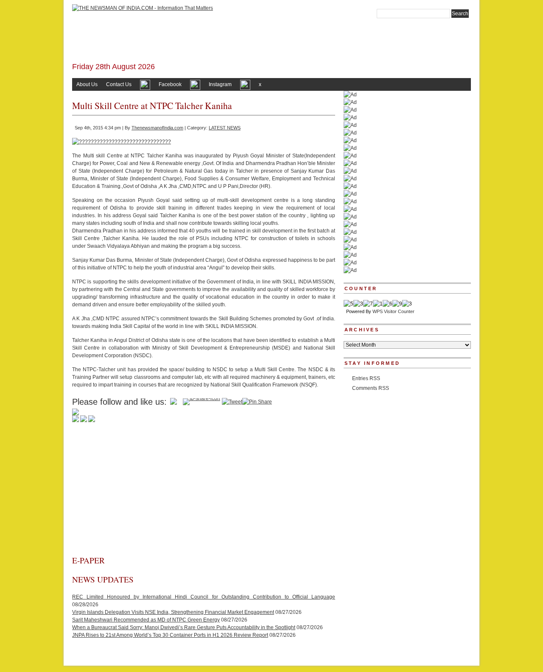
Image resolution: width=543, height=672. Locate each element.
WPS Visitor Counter (393, 311)
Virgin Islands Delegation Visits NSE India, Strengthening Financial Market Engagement (173, 612)
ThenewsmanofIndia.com (157, 127)
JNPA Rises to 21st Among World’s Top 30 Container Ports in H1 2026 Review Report (170, 635)
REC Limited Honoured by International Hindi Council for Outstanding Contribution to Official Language (203, 597)
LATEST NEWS (225, 127)
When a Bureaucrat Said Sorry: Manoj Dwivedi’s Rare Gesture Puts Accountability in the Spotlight (183, 627)
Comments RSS (370, 388)
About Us (87, 84)
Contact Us (119, 84)
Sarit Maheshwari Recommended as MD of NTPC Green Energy (146, 620)
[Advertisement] (203, 491)
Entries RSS (366, 378)
